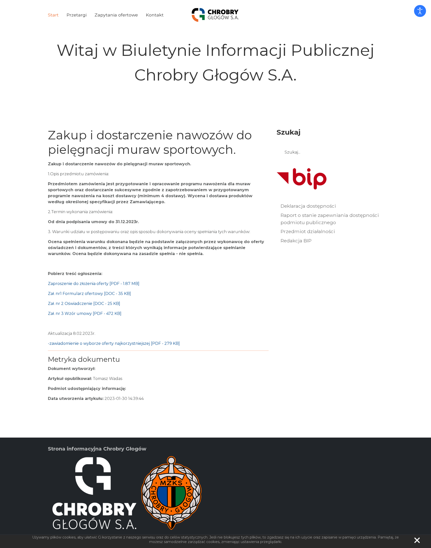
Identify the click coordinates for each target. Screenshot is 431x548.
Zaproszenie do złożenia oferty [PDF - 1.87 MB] (93, 283)
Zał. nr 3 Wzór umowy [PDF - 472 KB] (84, 313)
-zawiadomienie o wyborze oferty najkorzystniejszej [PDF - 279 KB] (114, 343)
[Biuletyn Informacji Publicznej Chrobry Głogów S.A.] (215, 14)
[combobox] (330, 152)
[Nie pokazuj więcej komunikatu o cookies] (417, 540)
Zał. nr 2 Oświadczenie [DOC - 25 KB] (84, 303)
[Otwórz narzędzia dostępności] (420, 11)
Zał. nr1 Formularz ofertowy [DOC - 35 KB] (89, 293)
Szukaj (377, 153)
